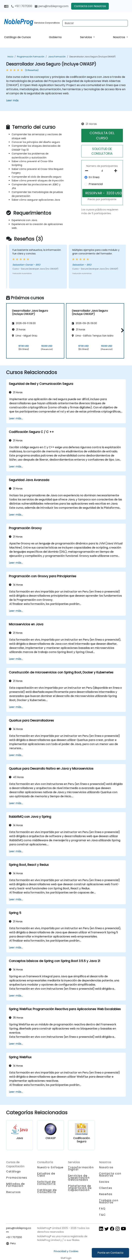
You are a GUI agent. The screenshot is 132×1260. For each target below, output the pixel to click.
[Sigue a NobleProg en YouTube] (123, 1228)
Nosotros (119, 37)
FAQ (102, 1209)
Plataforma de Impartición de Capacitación (80, 1188)
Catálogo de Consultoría (47, 1191)
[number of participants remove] (87, 170)
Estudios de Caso (46, 1175)
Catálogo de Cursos (17, 37)
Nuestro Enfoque (50, 1167)
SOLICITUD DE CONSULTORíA (102, 151)
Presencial (96, 184)
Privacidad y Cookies (66, 1251)
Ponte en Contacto (110, 1253)
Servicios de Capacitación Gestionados (79, 1178)
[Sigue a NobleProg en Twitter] (106, 1228)
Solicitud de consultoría (46, 1183)
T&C (102, 1215)
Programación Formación (30, 56)
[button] (121, 330)
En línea (94, 177)
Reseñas (105, 1194)
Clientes (105, 1188)
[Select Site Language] (6, 6)
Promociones (16, 1178)
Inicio (10, 56)
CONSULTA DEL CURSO (102, 136)
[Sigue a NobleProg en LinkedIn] (101, 1228)
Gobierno (55, 37)
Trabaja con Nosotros (108, 1201)
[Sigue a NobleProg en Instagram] (118, 1228)
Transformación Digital (81, 1168)
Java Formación (57, 56)
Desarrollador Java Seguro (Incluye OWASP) (92, 56)
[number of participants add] (116, 170)
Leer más (12, 100)
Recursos (13, 1192)
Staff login (66, 1258)
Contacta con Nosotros (90, 6)
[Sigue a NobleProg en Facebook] (112, 1228)
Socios (104, 1182)
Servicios (86, 37)
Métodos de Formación (15, 1185)
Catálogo (13, 1171)
